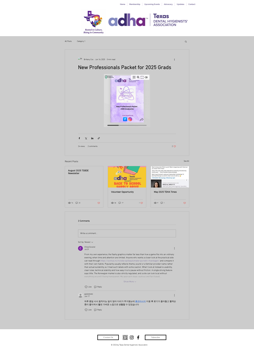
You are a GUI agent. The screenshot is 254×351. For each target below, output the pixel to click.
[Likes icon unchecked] (86, 287)
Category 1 (81, 41)
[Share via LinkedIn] (92, 138)
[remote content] (127, 101)
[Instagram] (131, 337)
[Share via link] (98, 138)
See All (186, 161)
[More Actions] (174, 248)
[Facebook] (138, 337)
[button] (186, 41)
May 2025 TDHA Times (165, 192)
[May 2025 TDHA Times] (170, 177)
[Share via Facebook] (79, 138)
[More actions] (174, 59)
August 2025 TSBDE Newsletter (78, 172)
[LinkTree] (125, 337)
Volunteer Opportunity (122, 192)
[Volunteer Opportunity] (127, 177)
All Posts (68, 41)
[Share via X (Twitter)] (86, 138)
